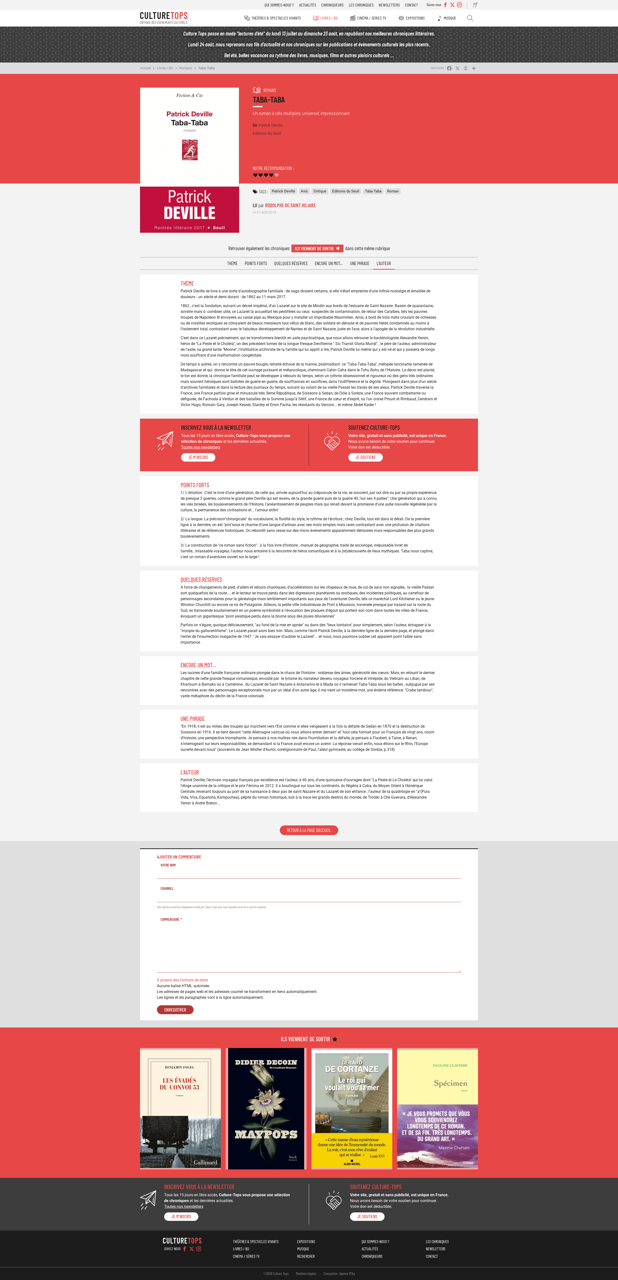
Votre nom (168, 865)
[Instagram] (199, 1249)
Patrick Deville (283, 191)
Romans (185, 68)
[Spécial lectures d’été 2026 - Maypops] (266, 1108)
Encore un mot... (329, 263)
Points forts (256, 263)
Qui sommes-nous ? (279, 4)
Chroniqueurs (332, 4)
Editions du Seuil (345, 191)
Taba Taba (373, 191)
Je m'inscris (198, 457)
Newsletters (389, 4)
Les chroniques (361, 4)
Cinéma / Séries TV (371, 18)
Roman (393, 191)
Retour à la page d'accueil (309, 830)
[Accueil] (163, 18)
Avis (304, 191)
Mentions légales (306, 1273)
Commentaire (170, 919)
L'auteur (384, 263)
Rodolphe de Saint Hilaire (290, 205)
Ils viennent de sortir (314, 248)
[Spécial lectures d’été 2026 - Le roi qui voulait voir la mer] (351, 1108)
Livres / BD (329, 18)
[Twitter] (192, 1249)
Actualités (307, 4)
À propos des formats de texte (182, 980)
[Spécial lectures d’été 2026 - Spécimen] (437, 1108)
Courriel (167, 888)
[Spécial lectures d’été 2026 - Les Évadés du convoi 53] (180, 1108)
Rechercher (470, 18)
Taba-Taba (206, 68)
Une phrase (359, 263)
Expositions (415, 18)
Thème (232, 263)
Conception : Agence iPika (339, 1273)
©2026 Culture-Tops (276, 1273)
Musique (450, 18)
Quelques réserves (291, 263)
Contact (411, 4)
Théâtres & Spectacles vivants (276, 18)
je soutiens (366, 457)
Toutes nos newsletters (200, 447)
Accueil (145, 68)
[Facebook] (185, 1249)
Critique (320, 191)
